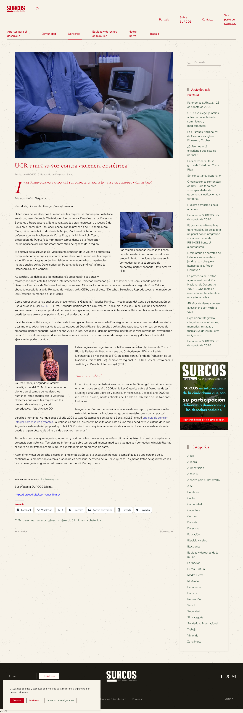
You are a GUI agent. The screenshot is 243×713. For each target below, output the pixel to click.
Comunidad (194, 504)
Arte (190, 486)
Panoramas (194, 587)
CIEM (45, 306)
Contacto (207, 20)
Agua (190, 456)
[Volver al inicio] (16, 9)
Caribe (191, 498)
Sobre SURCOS (185, 19)
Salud (70, 174)
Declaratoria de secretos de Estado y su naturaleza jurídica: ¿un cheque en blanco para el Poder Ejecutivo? (204, 261)
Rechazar (34, 700)
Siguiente (165, 531)
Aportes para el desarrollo (203, 480)
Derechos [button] (74, 34)
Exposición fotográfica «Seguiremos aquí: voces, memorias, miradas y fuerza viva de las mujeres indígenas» (203, 326)
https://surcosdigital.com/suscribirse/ (37, 495)
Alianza (192, 462)
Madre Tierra (132, 34)
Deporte (192, 522)
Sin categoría (195, 617)
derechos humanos (35, 520)
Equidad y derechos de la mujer (104, 34)
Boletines (193, 492)
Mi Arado (193, 581)
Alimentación (195, 468)
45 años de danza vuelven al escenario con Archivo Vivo (203, 308)
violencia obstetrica (89, 520)
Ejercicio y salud (197, 540)
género (52, 520)
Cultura (192, 516)
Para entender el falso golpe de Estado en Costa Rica (203, 165)
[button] (37, 9)
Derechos (60, 174)
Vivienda (192, 636)
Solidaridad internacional (202, 623)
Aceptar (17, 700)
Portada (164, 20)
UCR (72, 520)
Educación (193, 534)
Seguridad (193, 611)
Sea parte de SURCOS (230, 19)
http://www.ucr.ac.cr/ (50, 479)
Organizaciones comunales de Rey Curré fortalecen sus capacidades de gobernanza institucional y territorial (204, 190)
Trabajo (154, 34)
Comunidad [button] (48, 34)
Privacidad (137, 699)
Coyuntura (193, 510)
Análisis (192, 474)
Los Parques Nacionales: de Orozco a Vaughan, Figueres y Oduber (202, 136)
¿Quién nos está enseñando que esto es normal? (201, 151)
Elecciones (193, 547)
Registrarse (49, 676)
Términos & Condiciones (113, 699)
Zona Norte (194, 642)
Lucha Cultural (196, 569)
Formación (193, 563)
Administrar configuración (60, 700)
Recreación (194, 599)
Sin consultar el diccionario (204, 176)
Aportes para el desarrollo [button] (17, 34)
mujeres (63, 520)
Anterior (22, 531)
